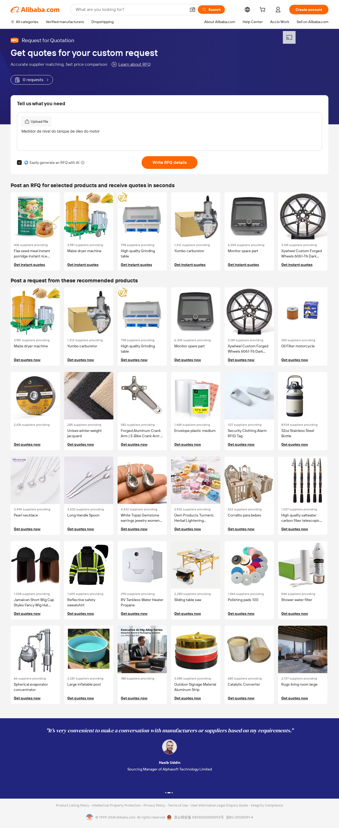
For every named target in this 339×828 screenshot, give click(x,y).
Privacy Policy (155, 805)
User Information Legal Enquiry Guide (219, 805)
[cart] (263, 10)
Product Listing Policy (73, 805)
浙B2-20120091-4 (239, 817)
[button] (192, 9)
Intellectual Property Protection (116, 805)
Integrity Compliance (267, 805)
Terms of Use (178, 805)
